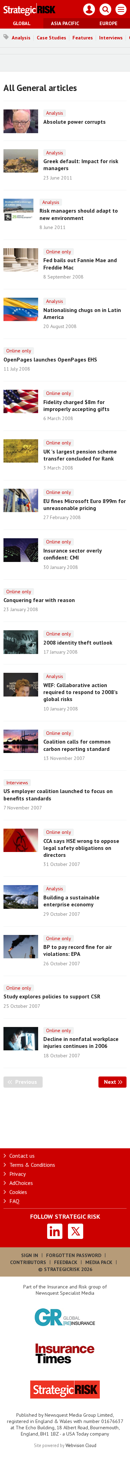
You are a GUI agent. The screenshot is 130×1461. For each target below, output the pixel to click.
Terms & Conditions (32, 1164)
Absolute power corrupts (74, 121)
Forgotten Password (73, 1255)
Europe (108, 23)
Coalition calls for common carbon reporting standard (77, 745)
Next (115, 1081)
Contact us (22, 1155)
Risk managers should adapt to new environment (79, 214)
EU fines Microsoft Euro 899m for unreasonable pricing (84, 504)
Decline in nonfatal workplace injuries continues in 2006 (81, 1042)
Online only (58, 252)
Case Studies (51, 38)
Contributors (28, 1262)
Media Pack (98, 1262)
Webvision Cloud (81, 1445)
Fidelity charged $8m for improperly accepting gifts (76, 405)
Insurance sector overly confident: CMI (72, 554)
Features (82, 38)
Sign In (29, 1255)
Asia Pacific (65, 23)
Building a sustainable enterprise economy (71, 901)
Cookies (18, 1191)
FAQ (14, 1200)
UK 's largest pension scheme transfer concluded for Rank (80, 455)
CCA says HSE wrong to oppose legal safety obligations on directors (81, 848)
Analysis (21, 38)
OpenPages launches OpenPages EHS (50, 359)
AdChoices (21, 1182)
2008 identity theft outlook (77, 642)
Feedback (65, 1262)
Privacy (17, 1173)
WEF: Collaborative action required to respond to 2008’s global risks (80, 692)
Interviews (111, 38)
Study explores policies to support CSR (51, 996)
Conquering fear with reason (39, 599)
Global (22, 23)
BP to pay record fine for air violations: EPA (77, 950)
